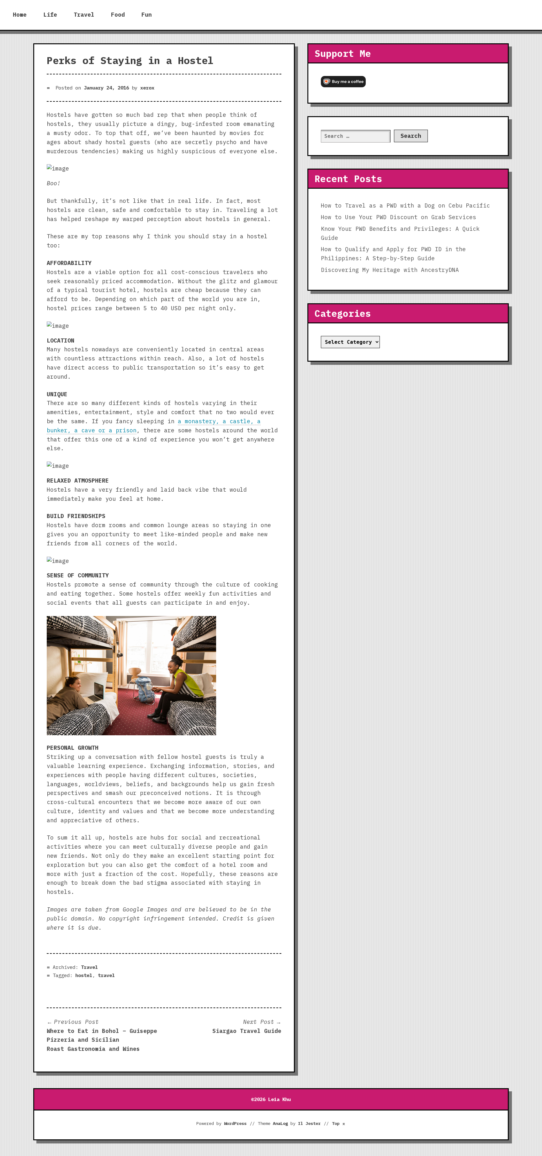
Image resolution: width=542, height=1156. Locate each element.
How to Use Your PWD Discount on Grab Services (398, 217)
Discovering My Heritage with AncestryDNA (390, 269)
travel (106, 975)
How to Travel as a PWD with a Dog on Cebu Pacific (405, 205)
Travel (84, 14)
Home (20, 14)
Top (339, 1123)
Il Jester (309, 1123)
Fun (146, 14)
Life (50, 14)
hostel (83, 975)
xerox (147, 87)
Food (118, 14)
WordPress (235, 1123)
